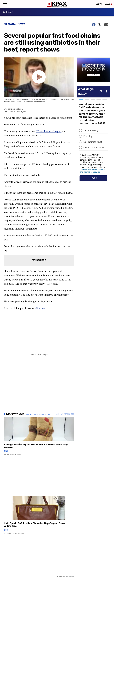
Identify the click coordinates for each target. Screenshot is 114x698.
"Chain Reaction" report (48, 131)
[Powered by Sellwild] (70, 576)
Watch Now (103, 4)
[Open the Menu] (4, 4)
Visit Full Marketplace (65, 414)
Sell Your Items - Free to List (38, 414)
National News (14, 24)
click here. (40, 308)
